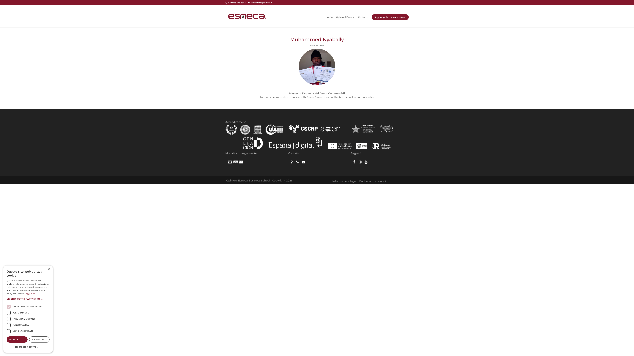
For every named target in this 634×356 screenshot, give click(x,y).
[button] (28, 299)
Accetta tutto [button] (17, 339)
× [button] (49, 269)
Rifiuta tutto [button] (39, 339)
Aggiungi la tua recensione (390, 17)
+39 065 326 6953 (237, 2)
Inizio (330, 17)
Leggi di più (30, 293)
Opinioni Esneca (345, 17)
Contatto (363, 17)
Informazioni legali (344, 181)
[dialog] (28, 309)
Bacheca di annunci (372, 181)
